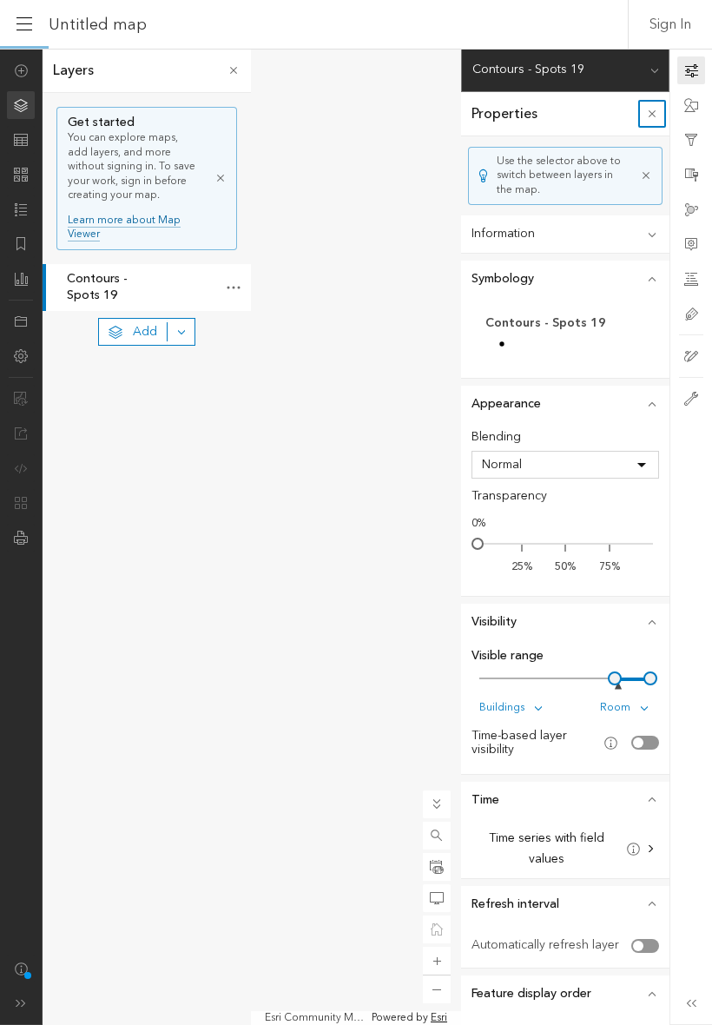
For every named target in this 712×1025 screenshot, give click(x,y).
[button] (437, 836)
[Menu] (24, 24)
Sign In (670, 24)
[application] (356, 537)
